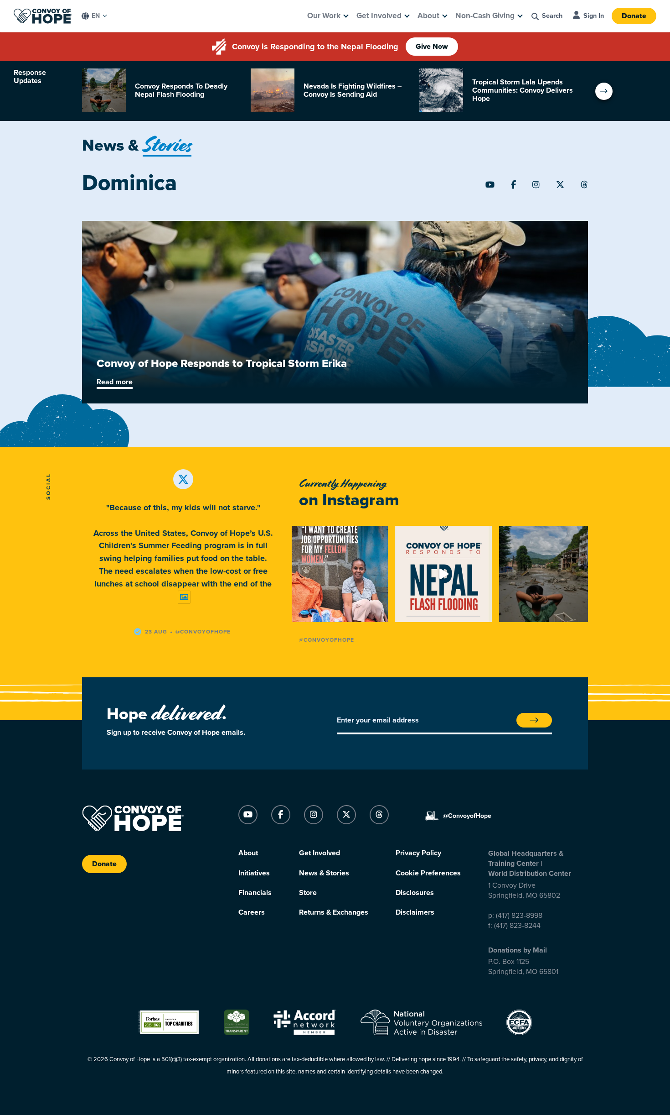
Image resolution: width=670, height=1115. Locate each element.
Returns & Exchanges (333, 912)
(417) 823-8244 (517, 925)
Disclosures (415, 892)
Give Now (432, 46)
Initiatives (254, 873)
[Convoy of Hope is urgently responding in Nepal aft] (443, 574)
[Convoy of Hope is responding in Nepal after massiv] (547, 574)
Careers (251, 912)
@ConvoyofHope (326, 640)
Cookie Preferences (428, 873)
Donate (634, 16)
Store (308, 892)
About (428, 16)
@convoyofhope (203, 631)
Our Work (323, 16)
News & (136, 145)
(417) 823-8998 (519, 915)
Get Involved (379, 16)
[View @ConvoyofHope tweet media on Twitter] (184, 597)
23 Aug (156, 631)
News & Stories (324, 873)
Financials (255, 892)
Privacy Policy (418, 853)
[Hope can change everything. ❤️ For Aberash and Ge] (340, 574)
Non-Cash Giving (485, 16)
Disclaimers (415, 912)
